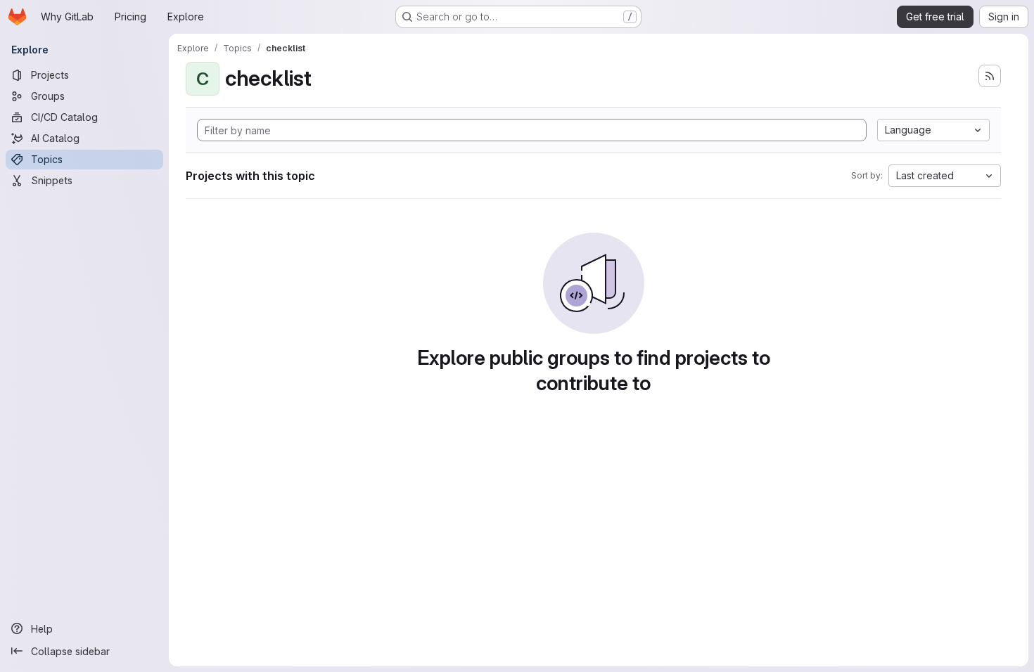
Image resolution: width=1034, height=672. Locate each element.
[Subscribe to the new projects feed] (989, 76)
